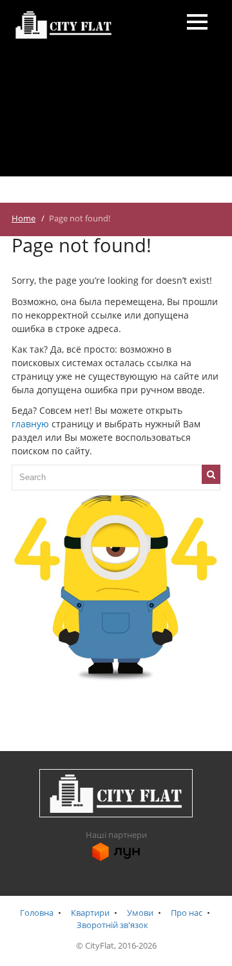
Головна (36, 912)
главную (30, 424)
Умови (140, 912)
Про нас (186, 912)
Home (23, 218)
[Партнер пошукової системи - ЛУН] (116, 858)
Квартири (90, 912)
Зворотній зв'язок (112, 925)
